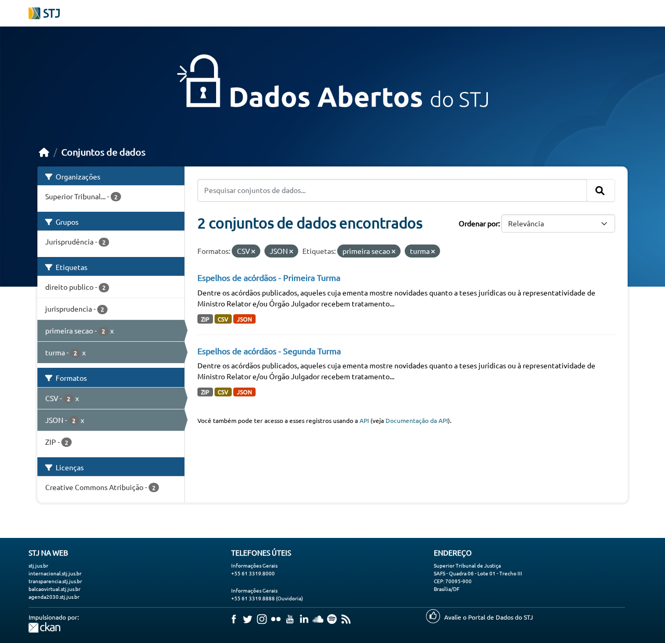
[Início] (44, 151)
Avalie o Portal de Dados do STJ (488, 617)
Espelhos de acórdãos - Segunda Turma (269, 350)
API (364, 420)
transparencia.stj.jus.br (55, 581)
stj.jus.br (38, 565)
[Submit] (601, 190)
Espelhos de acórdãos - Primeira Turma (268, 277)
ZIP (205, 319)
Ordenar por (478, 223)
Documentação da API (416, 420)
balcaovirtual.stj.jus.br (55, 589)
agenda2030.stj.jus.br (54, 596)
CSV (223, 319)
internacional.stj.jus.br (55, 573)
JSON (244, 319)
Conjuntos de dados (103, 151)
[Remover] (253, 251)
